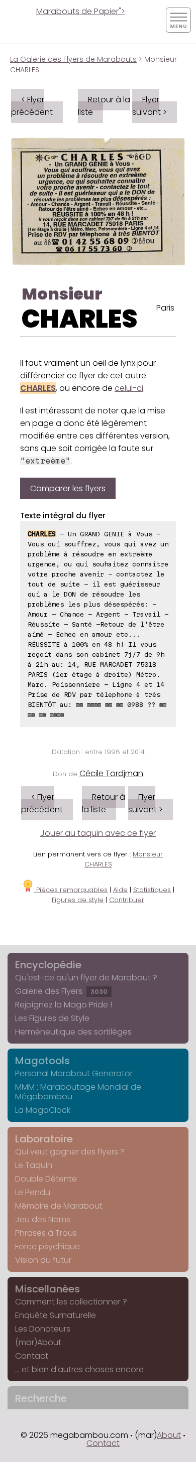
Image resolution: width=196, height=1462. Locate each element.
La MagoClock (42, 1110)
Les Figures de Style (52, 1018)
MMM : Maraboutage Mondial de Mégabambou (78, 1091)
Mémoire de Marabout (59, 1206)
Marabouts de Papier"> (80, 11)
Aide (120, 890)
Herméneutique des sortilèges (73, 1032)
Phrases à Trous (46, 1233)
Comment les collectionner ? (71, 1301)
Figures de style (78, 900)
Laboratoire (44, 1139)
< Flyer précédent (32, 106)
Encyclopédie (48, 965)
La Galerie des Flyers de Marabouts (73, 59)
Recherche (41, 1398)
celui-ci (129, 388)
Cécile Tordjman (111, 773)
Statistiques (152, 890)
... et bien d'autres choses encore (79, 1369)
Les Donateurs (42, 1329)
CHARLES (79, 319)
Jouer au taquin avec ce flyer (98, 833)
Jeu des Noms (42, 1219)
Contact (31, 1356)
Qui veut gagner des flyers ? (70, 1151)
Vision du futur (43, 1260)
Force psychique (47, 1246)
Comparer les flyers (68, 488)
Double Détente (46, 1179)
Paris (165, 308)
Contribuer (126, 900)
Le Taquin (33, 1165)
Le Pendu (32, 1192)
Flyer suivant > (149, 106)
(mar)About (38, 1342)
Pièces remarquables (71, 890)
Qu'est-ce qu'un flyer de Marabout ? (86, 977)
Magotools (42, 1061)
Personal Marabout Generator (74, 1073)
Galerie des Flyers (61, 991)
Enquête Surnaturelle (55, 1315)
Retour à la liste (104, 106)
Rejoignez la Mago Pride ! (63, 1004)
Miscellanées (47, 1289)
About (169, 1435)
